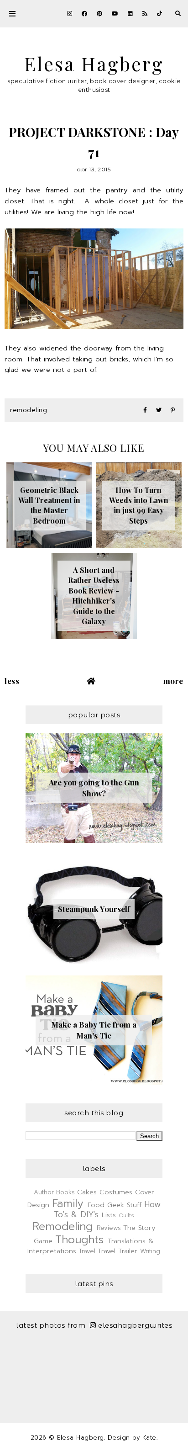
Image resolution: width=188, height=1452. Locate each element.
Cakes (87, 1192)
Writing (150, 1251)
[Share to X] (159, 410)
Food (96, 1205)
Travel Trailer (117, 1251)
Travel (87, 1251)
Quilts (126, 1215)
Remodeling (28, 410)
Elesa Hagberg (94, 63)
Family (68, 1203)
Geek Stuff (124, 1205)
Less (12, 681)
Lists (109, 1215)
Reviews (109, 1228)
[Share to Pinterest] (173, 410)
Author (44, 1192)
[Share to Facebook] (145, 410)
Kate (149, 1437)
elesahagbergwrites (135, 1325)
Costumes (115, 1192)
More (173, 681)
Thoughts (79, 1239)
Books (65, 1192)
